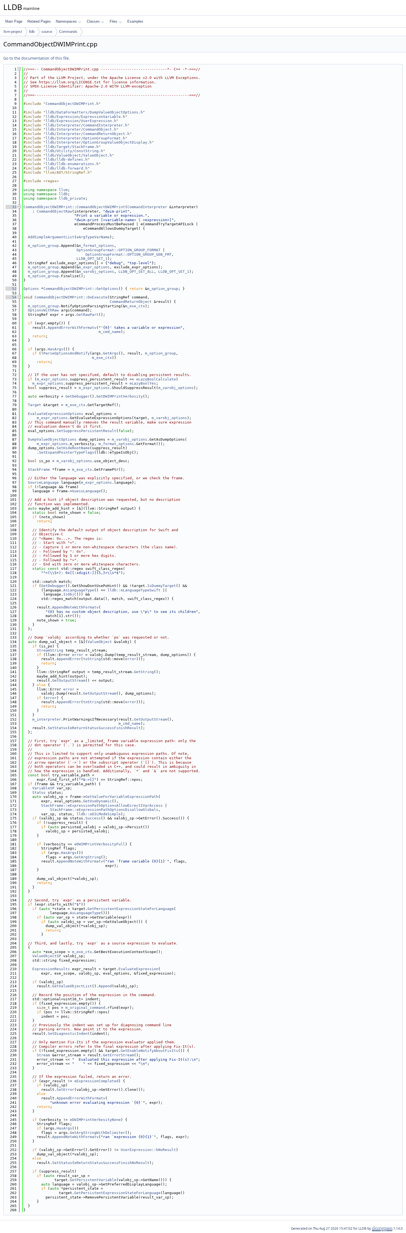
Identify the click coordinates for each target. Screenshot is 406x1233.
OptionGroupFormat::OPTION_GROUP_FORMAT (118, 250)
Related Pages (39, 21)
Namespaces (66, 21)
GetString (144, 672)
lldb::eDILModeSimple (99, 814)
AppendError (69, 659)
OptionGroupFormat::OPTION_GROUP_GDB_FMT (128, 254)
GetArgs (110, 353)
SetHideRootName (73, 448)
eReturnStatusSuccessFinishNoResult (111, 1163)
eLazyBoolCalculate (156, 379)
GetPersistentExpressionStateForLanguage (131, 909)
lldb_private (72, 198)
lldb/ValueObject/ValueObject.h (79, 155)
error (77, 655)
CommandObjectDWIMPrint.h (72, 104)
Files (113, 21)
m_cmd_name (110, 332)
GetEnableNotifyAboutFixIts (149, 1051)
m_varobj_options (96, 271)
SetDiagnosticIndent (69, 1033)
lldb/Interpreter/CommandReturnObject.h (88, 134)
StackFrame (39, 469)
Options (31, 289)
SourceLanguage (43, 482)
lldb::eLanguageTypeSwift (133, 590)
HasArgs (55, 349)
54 (11, 297)
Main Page (13, 21)
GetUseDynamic (97, 801)
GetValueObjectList (72, 986)
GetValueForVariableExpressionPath (121, 797)
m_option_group (43, 246)
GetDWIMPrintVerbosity (119, 396)
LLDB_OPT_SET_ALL (136, 271)
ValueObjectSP (46, 956)
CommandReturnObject (131, 302)
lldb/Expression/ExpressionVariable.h (85, 117)
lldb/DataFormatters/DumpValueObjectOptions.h (94, 112)
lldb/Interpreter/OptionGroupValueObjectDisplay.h (99, 142)
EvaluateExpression (138, 969)
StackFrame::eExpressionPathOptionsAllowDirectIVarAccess (102, 805)
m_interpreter (46, 719)
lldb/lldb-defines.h (67, 159)
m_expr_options (94, 267)
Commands (68, 32)
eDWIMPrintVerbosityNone (95, 1120)
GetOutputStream (68, 680)
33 (11, 207)
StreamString (50, 650)
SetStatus (58, 728)
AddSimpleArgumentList (51, 237)
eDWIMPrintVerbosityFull (99, 844)
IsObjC (70, 594)
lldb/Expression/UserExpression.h (81, 121)
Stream (43, 1055)
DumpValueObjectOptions (52, 439)
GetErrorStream (118, 1055)
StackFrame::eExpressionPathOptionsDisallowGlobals (104, 810)
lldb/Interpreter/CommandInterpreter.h (86, 125)
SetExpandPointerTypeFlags (66, 452)
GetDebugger (77, 396)
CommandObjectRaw (54, 211)
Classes (93, 21)
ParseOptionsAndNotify (66, 353)
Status (39, 792)
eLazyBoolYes (143, 383)
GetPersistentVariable (93, 1180)
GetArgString (87, 857)
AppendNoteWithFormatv (75, 607)
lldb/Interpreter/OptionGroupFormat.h (85, 138)
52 (11, 289)
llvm (63, 190)
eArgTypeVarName (93, 237)
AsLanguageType (78, 590)
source (46, 32)
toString (92, 659)
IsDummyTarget (161, 586)
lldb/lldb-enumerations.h (72, 164)
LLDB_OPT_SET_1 (92, 258)
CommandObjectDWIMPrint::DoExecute (71, 297)
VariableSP (43, 788)
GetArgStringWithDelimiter (97, 1133)
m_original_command (85, 1008)
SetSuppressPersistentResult (86, 431)
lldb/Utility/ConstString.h (74, 151)
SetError (65, 1090)
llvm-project (13, 32)
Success (93, 818)
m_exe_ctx (135, 306)
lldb (32, 32)
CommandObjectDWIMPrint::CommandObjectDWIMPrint (74, 207)
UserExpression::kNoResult (148, 1150)
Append (105, 986)
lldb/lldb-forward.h (67, 168)
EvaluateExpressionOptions (55, 414)
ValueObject (100, 642)
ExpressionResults (51, 969)
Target (34, 405)
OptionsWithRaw (43, 310)
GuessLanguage (86, 491)
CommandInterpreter (147, 207)
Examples (135, 21)
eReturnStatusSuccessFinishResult (105, 728)
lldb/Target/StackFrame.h (72, 147)
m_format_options (96, 246)
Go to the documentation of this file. (36, 58)
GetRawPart (88, 315)
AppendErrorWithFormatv (72, 328)
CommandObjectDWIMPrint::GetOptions (80, 289)
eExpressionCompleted (96, 1081)
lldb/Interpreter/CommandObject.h (81, 129)
